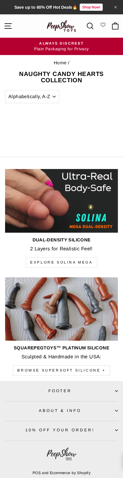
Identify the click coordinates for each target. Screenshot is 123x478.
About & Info (60, 410)
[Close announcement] (115, 7)
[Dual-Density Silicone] (61, 201)
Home (60, 62)
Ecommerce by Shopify (70, 473)
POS (37, 473)
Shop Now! (91, 7)
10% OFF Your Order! (60, 430)
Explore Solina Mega (61, 262)
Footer (60, 391)
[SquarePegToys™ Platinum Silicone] (61, 309)
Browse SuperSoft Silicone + (61, 370)
